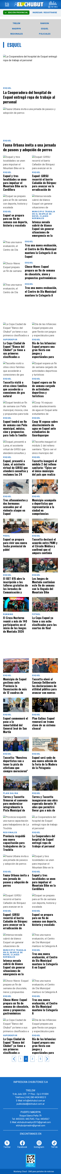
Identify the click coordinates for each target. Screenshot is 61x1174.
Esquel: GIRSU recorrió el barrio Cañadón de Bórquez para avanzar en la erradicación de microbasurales (44, 182)
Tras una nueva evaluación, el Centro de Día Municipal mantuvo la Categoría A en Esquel (41, 251)
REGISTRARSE (50, 12)
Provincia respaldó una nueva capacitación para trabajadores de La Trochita (14, 842)
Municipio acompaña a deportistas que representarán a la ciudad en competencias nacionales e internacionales (44, 507)
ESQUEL (44, 28)
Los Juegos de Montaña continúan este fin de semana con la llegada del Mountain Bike (43, 585)
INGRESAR (37, 12)
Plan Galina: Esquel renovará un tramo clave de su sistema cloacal (43, 724)
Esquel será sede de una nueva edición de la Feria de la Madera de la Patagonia (44, 763)
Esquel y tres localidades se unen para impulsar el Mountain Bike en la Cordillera (15, 182)
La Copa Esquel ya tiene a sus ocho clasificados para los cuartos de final (44, 623)
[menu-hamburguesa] (7, 4)
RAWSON (44, 23)
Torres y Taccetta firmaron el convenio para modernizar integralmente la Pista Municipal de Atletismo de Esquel (15, 803)
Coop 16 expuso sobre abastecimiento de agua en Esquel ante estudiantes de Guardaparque (45, 428)
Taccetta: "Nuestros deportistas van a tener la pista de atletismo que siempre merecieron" (15, 764)
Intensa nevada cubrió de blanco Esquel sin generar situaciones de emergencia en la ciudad (43, 228)
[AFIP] (31, 1160)
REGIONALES (16, 34)
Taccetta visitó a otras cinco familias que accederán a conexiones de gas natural (15, 389)
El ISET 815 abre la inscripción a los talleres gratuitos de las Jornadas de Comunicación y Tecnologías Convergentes (15, 585)
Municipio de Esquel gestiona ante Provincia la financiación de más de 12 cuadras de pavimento (15, 686)
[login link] (16, 4)
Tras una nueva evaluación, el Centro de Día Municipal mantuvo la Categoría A (41, 291)
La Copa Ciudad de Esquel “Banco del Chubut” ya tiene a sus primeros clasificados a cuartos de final (14, 350)
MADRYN (16, 28)
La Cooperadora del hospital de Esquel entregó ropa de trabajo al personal (29, 96)
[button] (53, 4)
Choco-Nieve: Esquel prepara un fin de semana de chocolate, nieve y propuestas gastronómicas (40, 272)
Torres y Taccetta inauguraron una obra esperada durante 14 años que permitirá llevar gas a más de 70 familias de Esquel (45, 803)
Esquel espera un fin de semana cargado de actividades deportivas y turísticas (44, 389)
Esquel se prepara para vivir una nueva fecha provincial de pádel (15, 545)
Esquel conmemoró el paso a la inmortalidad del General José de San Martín (15, 725)
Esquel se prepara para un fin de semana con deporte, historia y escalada (15, 220)
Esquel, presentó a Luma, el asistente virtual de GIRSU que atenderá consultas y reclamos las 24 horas (15, 467)
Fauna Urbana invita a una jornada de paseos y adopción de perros (29, 147)
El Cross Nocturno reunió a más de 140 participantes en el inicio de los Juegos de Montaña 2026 (15, 624)
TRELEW (16, 23)
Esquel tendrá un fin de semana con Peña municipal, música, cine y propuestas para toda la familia (15, 428)
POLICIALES (44, 34)
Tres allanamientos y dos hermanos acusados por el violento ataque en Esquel (15, 507)
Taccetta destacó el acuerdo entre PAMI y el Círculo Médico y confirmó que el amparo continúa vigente (44, 546)
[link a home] (30, 4)
